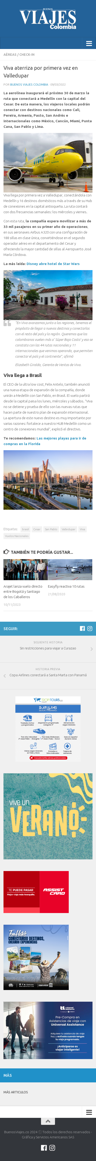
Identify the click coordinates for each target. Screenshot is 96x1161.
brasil (25, 529)
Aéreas (10, 54)
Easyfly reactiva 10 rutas (66, 586)
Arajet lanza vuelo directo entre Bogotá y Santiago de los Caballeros (22, 591)
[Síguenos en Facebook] (82, 628)
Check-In (26, 54)
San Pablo (51, 529)
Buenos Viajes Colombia (29, 84)
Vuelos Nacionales (16, 535)
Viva (82, 529)
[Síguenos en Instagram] (90, 628)
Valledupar (68, 529)
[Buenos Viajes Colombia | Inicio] (48, 18)
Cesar (37, 529)
